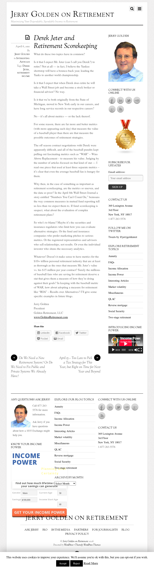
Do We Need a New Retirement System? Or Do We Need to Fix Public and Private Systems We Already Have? (32, 367)
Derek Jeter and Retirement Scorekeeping (65, 42)
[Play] (113, 350)
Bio (45, 530)
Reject (76, 563)
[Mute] (136, 350)
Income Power (116, 274)
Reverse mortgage (117, 305)
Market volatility (117, 287)
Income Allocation (118, 268)
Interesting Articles (23, 60)
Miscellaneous (115, 293)
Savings (16, 499)
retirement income (23, 74)
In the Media (60, 530)
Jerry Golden (22, 54)
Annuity (112, 256)
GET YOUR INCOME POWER (39, 512)
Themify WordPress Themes (87, 545)
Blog (125, 530)
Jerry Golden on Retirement (75, 541)
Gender (16, 492)
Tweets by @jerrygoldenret (122, 237)
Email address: (116, 172)
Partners (81, 530)
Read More (91, 563)
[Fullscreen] (140, 350)
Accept (62, 563)
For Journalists (105, 530)
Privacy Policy (77, 534)
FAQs (111, 262)
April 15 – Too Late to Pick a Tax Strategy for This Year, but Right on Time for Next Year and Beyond (79, 365)
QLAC (111, 299)
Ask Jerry (31, 530)
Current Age (45, 492)
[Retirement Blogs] (125, 153)
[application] (125, 344)
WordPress (68, 545)
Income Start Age (48, 499)
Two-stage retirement (119, 317)
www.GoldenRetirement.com (51, 317)
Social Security (116, 311)
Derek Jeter (26, 67)
